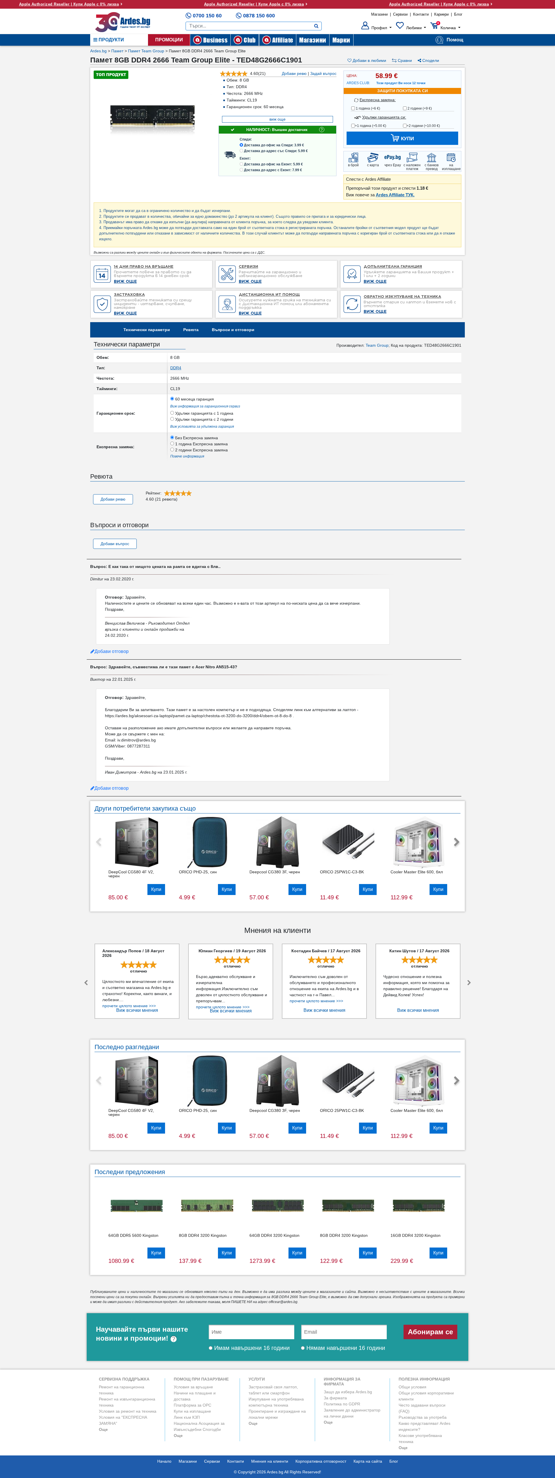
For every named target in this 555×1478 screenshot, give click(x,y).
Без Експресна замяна (196, 438)
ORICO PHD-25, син (198, 872)
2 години (419, 108)
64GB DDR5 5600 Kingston (133, 1235)
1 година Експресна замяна (201, 444)
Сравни (404, 60)
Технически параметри (146, 329)
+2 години (423, 126)
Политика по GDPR (342, 1404)
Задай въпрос (323, 73)
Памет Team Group (146, 51)
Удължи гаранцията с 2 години (203, 419)
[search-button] (316, 26)
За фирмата (335, 1398)
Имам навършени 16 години (251, 1348)
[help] (173, 1338)
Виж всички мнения (137, 1010)
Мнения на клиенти (269, 1461)
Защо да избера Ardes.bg (348, 1392)
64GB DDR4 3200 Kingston (274, 1235)
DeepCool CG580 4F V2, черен (131, 874)
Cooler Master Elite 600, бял (417, 872)
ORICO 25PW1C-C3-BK (342, 872)
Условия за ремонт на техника (127, 1411)
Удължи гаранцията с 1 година (203, 413)
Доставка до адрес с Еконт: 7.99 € (273, 170)
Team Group (377, 345)
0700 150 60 (207, 16)
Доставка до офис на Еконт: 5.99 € (273, 164)
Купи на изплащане (192, 1411)
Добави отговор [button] (112, 651)
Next (456, 842)
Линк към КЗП (187, 1417)
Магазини (379, 14)
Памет (117, 51)
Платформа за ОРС (192, 1405)
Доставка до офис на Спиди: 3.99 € (274, 145)
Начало (164, 1461)
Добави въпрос (115, 543)
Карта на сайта (368, 1461)
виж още (277, 119)
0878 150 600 (259, 16)
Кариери (441, 14)
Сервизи (400, 14)
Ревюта (191, 329)
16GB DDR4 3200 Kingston (416, 1235)
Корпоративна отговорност (320, 1461)
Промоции (169, 39)
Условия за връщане (193, 1387)
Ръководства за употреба (423, 1417)
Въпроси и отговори (233, 329)
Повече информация (187, 456)
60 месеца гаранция (194, 399)
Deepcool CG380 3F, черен (274, 872)
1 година (367, 108)
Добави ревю (294, 73)
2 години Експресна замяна (201, 450)
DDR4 (175, 368)
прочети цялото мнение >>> (129, 1005)
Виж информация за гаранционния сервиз (205, 406)
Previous (98, 842)
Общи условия (412, 1387)
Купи (156, 889)
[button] (376, 27)
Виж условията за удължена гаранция (202, 427)
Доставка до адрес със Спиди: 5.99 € (276, 151)
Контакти (421, 14)
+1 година (370, 126)
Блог (458, 14)
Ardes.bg (98, 51)
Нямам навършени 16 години (345, 1348)
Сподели (430, 60)
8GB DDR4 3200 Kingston (203, 1235)
